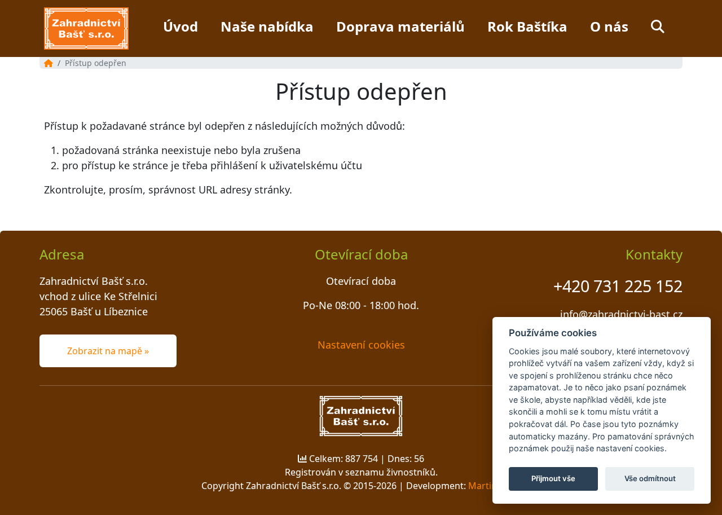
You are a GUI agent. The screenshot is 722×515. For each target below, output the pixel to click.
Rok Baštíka (527, 26)
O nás (609, 26)
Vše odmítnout (650, 478)
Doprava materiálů (400, 26)
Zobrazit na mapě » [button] (108, 351)
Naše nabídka (267, 26)
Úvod (180, 26)
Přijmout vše (553, 478)
